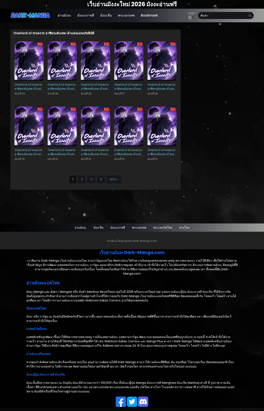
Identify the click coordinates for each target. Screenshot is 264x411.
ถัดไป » (114, 179)
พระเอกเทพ (139, 228)
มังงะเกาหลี (118, 228)
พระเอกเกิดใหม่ (162, 228)
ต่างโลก (184, 228)
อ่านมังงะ (80, 228)
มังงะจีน (98, 228)
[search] (250, 15)
